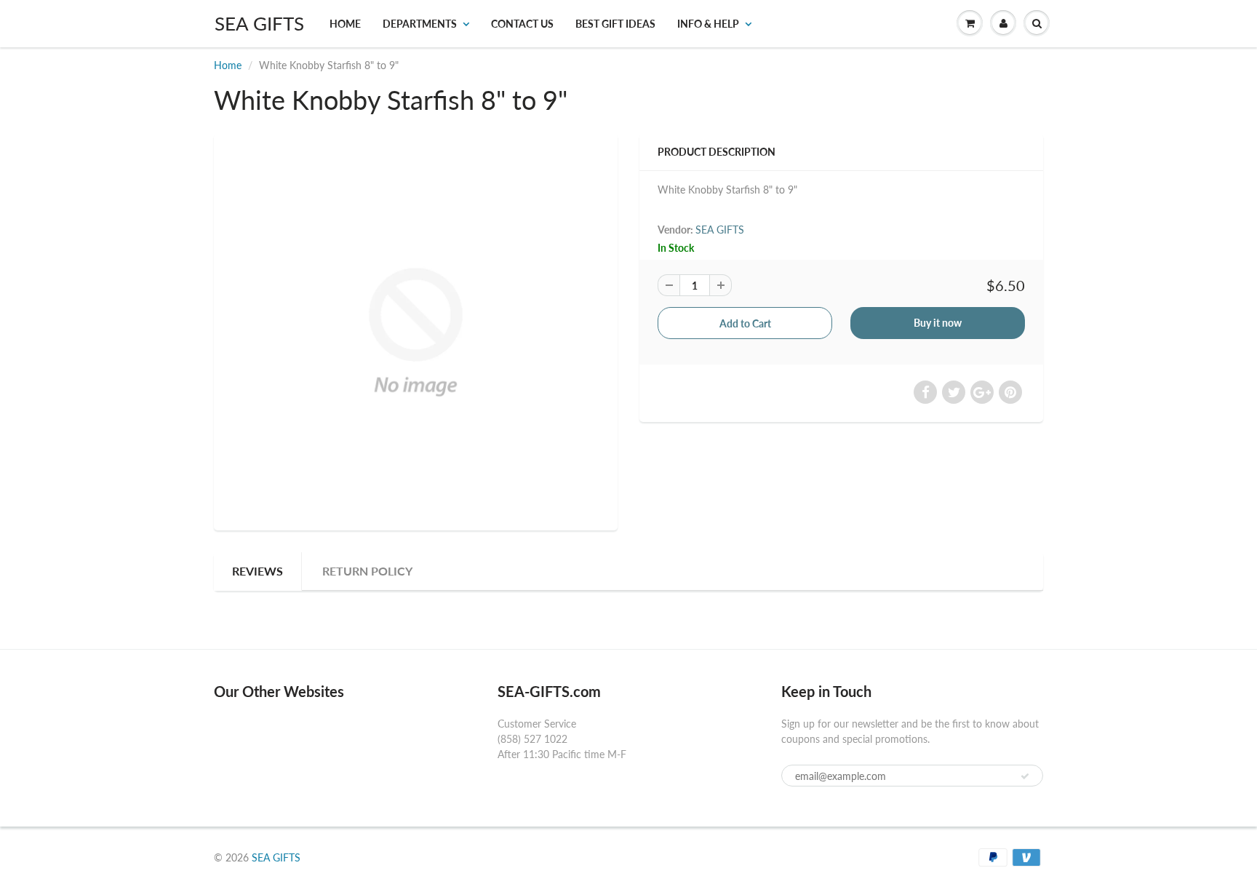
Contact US (522, 23)
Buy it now (938, 322)
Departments (420, 23)
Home (345, 23)
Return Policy (367, 571)
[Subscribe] (1025, 776)
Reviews (257, 571)
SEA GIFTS (259, 23)
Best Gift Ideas (615, 23)
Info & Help (708, 23)
